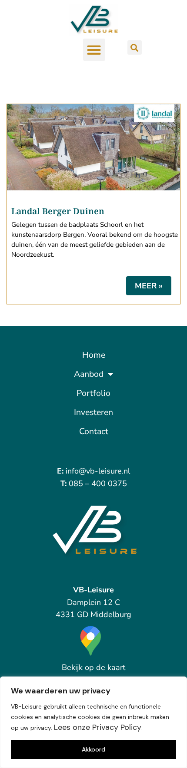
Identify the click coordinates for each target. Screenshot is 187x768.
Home (93, 355)
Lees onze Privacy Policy (97, 727)
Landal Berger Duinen (57, 211)
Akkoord (93, 749)
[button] (94, 50)
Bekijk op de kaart (93, 667)
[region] (93, 722)
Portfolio (93, 393)
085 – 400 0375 (98, 483)
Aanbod (89, 374)
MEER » (149, 286)
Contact (93, 431)
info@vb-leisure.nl (98, 471)
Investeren (93, 412)
